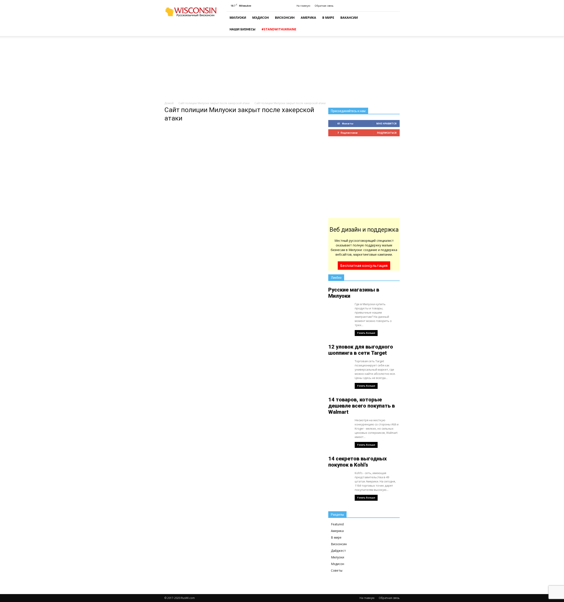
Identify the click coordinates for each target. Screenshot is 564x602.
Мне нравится (386, 123)
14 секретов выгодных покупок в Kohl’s (357, 462)
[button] (394, 24)
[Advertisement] (282, 68)
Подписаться (387, 132)
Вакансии (349, 17)
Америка (308, 17)
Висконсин (285, 17)
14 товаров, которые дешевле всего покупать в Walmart (361, 406)
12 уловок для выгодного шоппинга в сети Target (360, 350)
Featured (337, 524)
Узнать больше (366, 333)
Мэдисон (260, 17)
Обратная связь (324, 5)
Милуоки (238, 17)
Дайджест (338, 550)
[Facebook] (396, 6)
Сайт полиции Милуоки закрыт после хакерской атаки (214, 103)
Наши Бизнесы (242, 29)
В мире (328, 17)
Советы (336, 570)
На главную (303, 5)
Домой (169, 103)
